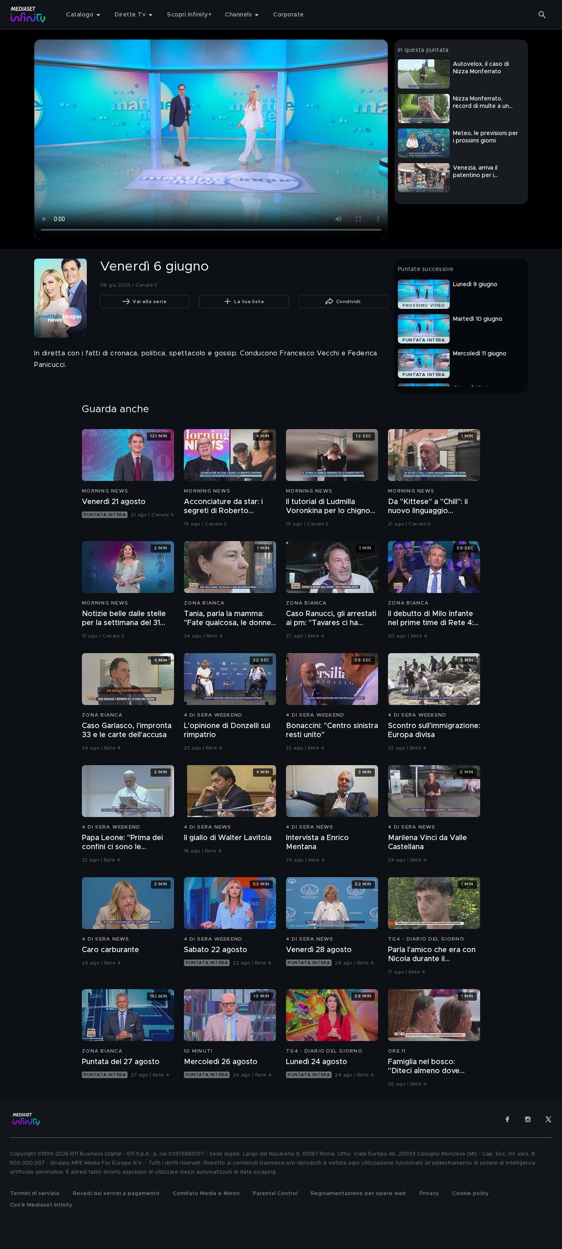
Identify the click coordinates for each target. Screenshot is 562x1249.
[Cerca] (542, 15)
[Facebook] (507, 1119)
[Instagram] (528, 1119)
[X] (548, 1119)
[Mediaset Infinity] (28, 14)
